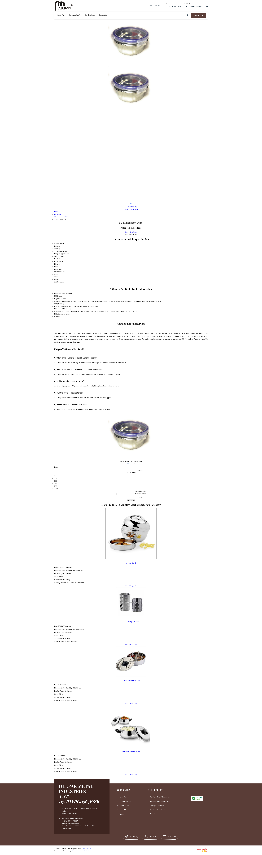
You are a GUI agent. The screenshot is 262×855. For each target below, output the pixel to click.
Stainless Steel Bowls (157, 810)
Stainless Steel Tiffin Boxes (159, 801)
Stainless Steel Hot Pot (131, 751)
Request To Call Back (131, 209)
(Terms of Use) (86, 849)
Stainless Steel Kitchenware (64, 217)
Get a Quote (198, 15)
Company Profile (75, 15)
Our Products (90, 15)
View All (152, 814)
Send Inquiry (132, 206)
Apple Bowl (131, 563)
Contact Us (103, 15)
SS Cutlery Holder (131, 621)
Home (56, 212)
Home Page (61, 15)
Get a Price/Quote (131, 232)
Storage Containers (157, 805)
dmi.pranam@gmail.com (197, 6)
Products (57, 214)
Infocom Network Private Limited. (80, 851)
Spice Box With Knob (131, 680)
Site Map (122, 814)
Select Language (154, 5)
